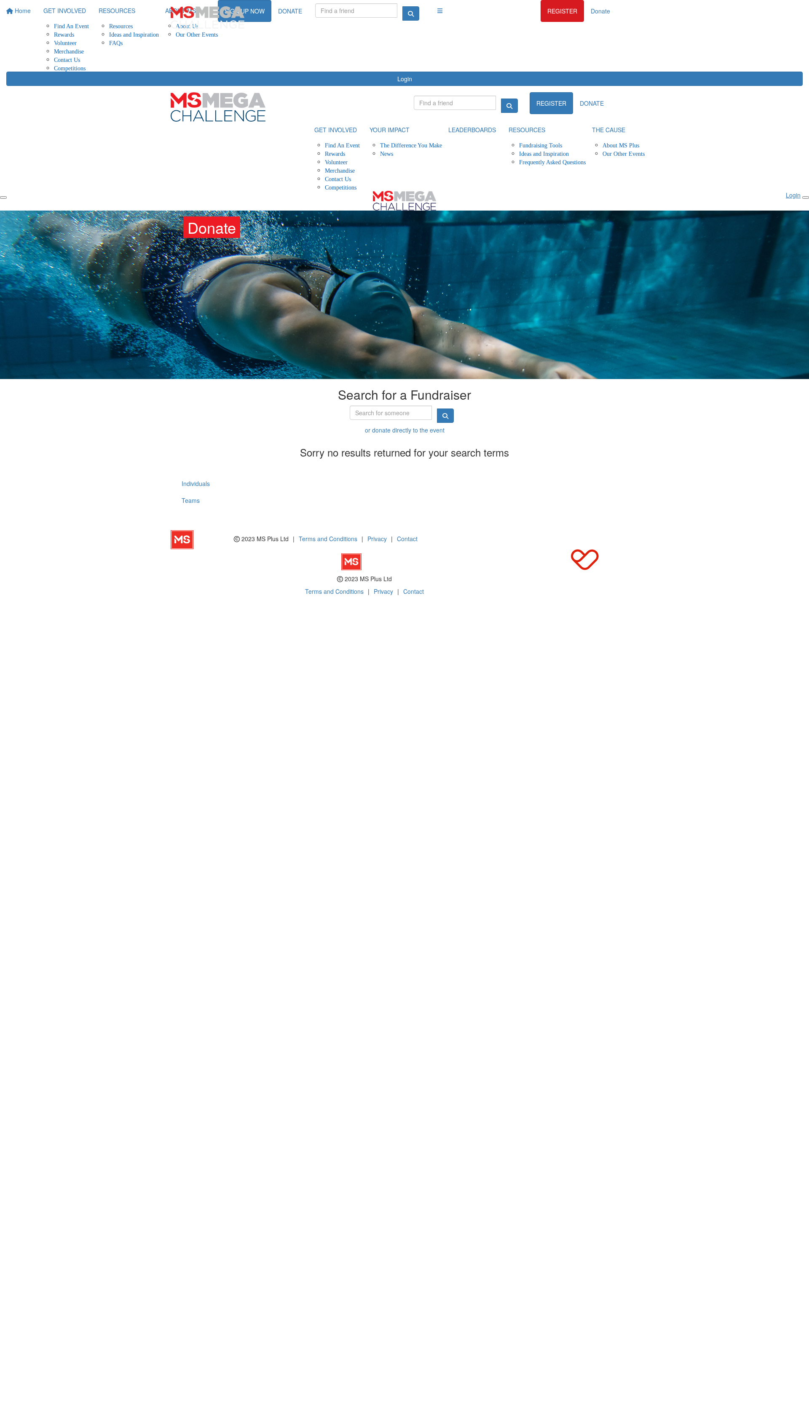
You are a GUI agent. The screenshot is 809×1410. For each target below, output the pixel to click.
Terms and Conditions (328, 538)
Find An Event (342, 145)
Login (404, 79)
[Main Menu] (3, 197)
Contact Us (67, 59)
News (386, 153)
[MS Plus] (202, 538)
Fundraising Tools (540, 145)
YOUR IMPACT (390, 130)
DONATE (592, 103)
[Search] (509, 106)
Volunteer (65, 43)
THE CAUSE (608, 130)
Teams (191, 500)
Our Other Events (624, 153)
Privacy (377, 538)
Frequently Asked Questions (552, 162)
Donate (600, 11)
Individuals (196, 483)
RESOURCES (527, 130)
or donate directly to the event (405, 430)
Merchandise (69, 51)
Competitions (70, 68)
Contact (407, 538)
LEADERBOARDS (472, 130)
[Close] (805, 197)
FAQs (116, 43)
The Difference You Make (411, 145)
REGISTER (562, 11)
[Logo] (207, 17)
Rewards (335, 153)
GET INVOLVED (335, 130)
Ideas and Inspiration (544, 153)
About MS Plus (621, 145)
